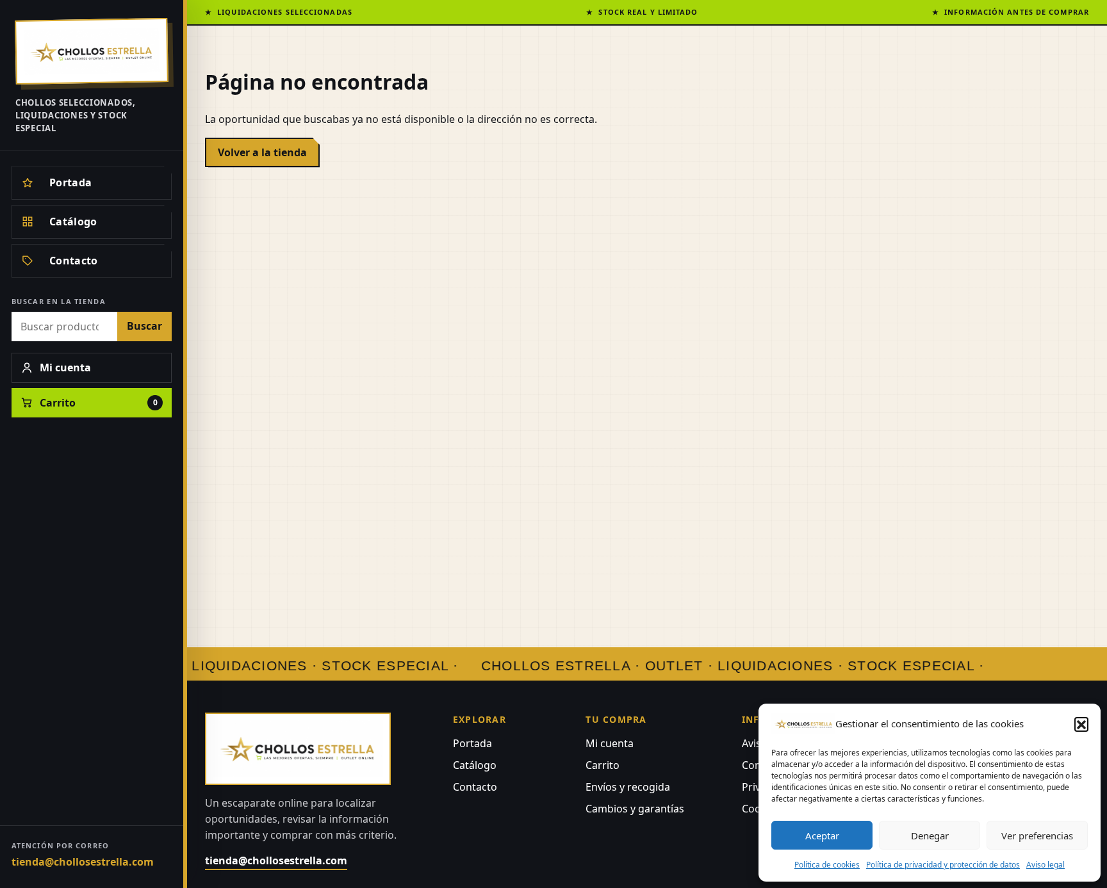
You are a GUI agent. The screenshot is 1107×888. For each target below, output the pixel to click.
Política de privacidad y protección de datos (943, 864)
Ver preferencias (1037, 835)
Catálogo (474, 765)
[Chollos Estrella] (91, 51)
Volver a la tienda (262, 152)
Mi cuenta (610, 743)
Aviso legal (1045, 864)
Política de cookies (827, 864)
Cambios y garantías (635, 809)
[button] (1081, 724)
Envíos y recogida (628, 787)
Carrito (602, 765)
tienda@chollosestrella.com (83, 862)
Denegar (930, 835)
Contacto (475, 787)
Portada (472, 743)
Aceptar (822, 835)
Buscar (144, 326)
